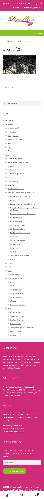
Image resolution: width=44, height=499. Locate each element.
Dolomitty (16, 244)
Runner (15, 248)
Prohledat (22, 495)
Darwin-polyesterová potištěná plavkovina (25, 204)
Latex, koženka (13, 181)
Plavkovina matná (16, 221)
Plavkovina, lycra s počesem (20, 233)
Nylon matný (17, 290)
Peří (9, 147)
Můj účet (7, 495)
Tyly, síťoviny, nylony (15, 278)
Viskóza (13, 335)
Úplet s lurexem (15, 331)
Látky (7, 155)
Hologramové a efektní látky (18, 162)
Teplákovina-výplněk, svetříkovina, (22, 328)
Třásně (10, 151)
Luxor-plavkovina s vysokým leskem (23, 214)
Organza (11, 185)
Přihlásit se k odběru (14, 471)
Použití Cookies (20, 490)
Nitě (9, 143)
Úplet (10, 309)
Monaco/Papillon (19, 225)
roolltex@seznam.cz (16, 431)
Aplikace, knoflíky (14, 128)
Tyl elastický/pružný (17, 305)
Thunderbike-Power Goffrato (20, 255)
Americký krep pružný (15, 159)
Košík (33, 493)
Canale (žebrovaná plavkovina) (21, 196)
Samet (10, 263)
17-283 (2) (19, 41)
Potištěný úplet (15, 324)
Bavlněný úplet (15, 312)
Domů (12, 41)
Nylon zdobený (18, 297)
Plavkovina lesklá (16, 218)
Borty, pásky (12, 132)
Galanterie (9, 124)
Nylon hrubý (17, 286)
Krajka (10, 177)
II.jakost (11, 170)
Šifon (10, 271)
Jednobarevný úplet (17, 316)
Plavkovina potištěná (17, 229)
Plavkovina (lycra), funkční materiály (21, 193)
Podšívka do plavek (17, 320)
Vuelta (15, 252)
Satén (10, 267)
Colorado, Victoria (19, 240)
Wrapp (12, 259)
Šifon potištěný (15, 274)
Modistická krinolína (15, 140)
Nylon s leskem (18, 293)
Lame (12, 166)
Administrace (8, 490)
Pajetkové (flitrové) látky (16, 189)
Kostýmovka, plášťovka (16, 174)
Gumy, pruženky (13, 136)
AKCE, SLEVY (9, 121)
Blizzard (16, 237)
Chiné (12, 200)
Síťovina (13, 301)
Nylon (12, 282)
